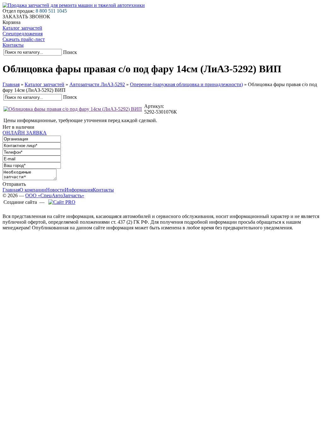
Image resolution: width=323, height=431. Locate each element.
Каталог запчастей (22, 28)
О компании (33, 189)
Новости (55, 189)
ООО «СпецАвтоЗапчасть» (54, 195)
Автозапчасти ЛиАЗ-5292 (97, 84)
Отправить (14, 184)
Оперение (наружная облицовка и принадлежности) (186, 84)
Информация (79, 189)
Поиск (70, 52)
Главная (11, 84)
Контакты (13, 45)
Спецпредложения (23, 33)
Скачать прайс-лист (24, 39)
